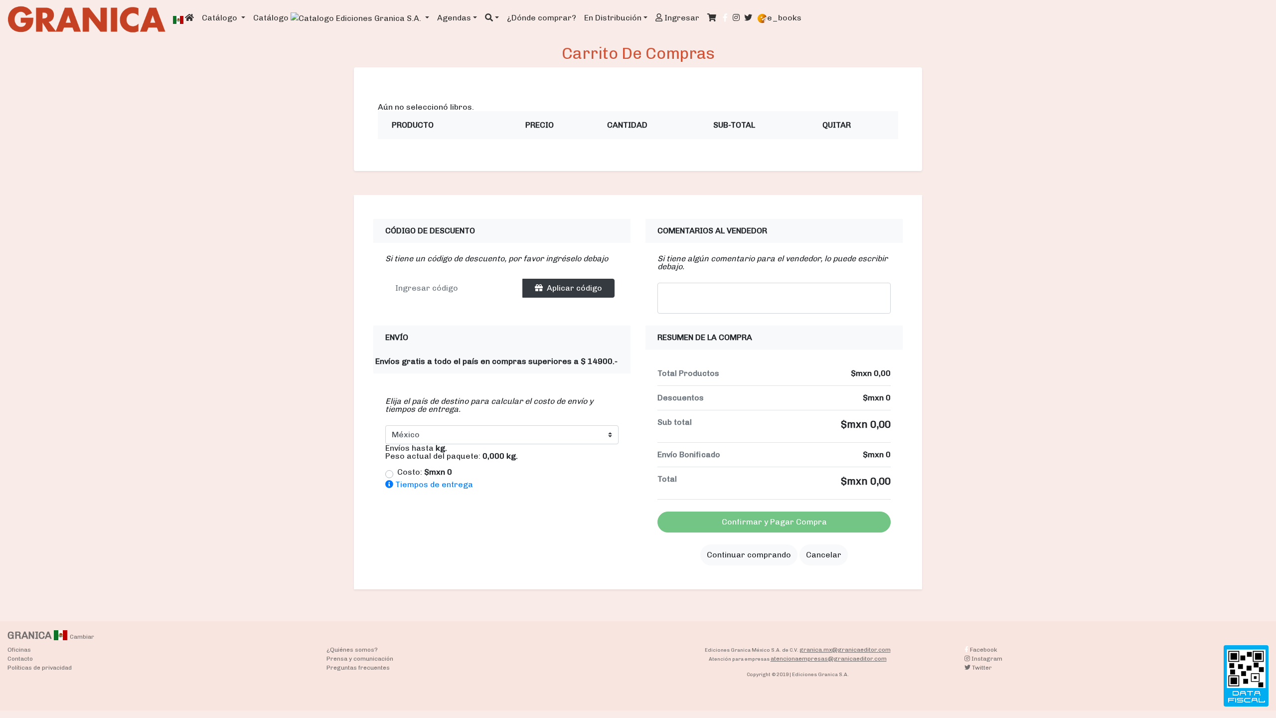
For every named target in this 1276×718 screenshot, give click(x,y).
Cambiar (82, 636)
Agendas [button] (454, 17)
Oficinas (19, 649)
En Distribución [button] (612, 17)
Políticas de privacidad (39, 667)
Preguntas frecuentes (358, 667)
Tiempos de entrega (433, 484)
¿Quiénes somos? (352, 649)
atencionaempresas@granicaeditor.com (829, 658)
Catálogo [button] (220, 17)
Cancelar (823, 554)
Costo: (424, 472)
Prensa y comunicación (359, 658)
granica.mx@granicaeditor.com (845, 649)
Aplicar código (574, 288)
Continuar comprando (749, 554)
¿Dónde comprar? (541, 17)
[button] (492, 18)
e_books (784, 17)
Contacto (20, 658)
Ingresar (680, 17)
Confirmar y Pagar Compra (774, 522)
